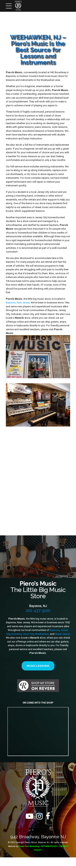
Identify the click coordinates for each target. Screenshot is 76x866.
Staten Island (62, 633)
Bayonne (54, 630)
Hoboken (16, 633)
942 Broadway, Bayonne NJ (38, 836)
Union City (28, 633)
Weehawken (42, 633)
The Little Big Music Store (38, 590)
